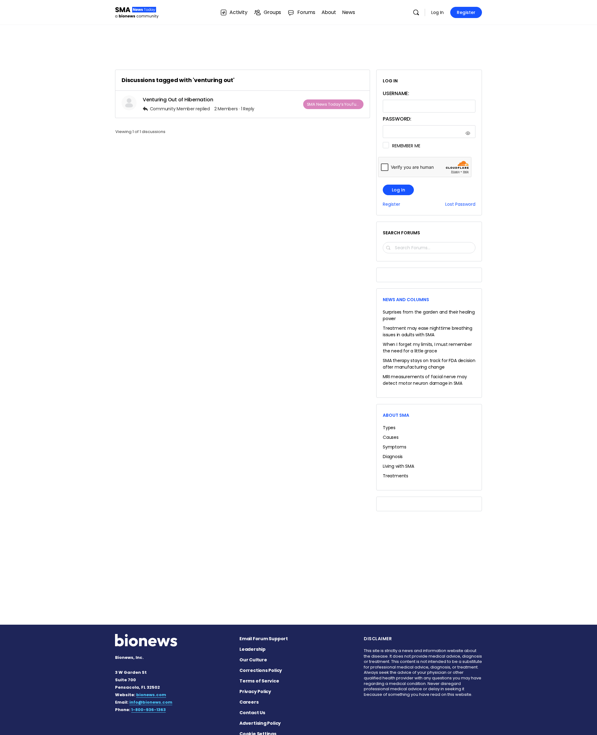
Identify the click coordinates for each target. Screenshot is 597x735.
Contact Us (252, 713)
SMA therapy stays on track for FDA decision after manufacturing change (429, 363)
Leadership (252, 649)
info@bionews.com (150, 702)
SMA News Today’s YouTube (334, 104)
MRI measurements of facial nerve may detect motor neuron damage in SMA (425, 380)
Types (389, 428)
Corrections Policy (260, 670)
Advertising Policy (260, 723)
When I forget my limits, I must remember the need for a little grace (427, 347)
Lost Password (460, 204)
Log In (437, 12)
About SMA (396, 415)
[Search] (416, 12)
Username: (396, 93)
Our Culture (253, 660)
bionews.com (151, 695)
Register (466, 12)
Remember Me (406, 146)
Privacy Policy (255, 691)
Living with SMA (398, 466)
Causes (391, 437)
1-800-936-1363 (148, 710)
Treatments (395, 476)
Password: (397, 119)
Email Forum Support (263, 639)
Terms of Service (259, 681)
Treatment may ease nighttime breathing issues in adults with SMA (427, 331)
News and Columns (406, 299)
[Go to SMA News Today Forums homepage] (137, 12)
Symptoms (394, 447)
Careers (249, 702)
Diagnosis (393, 456)
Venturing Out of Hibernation (178, 100)
